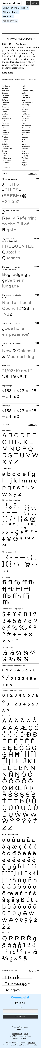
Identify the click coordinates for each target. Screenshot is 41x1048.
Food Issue (19, 1029)
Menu (34, 3)
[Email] (23, 1003)
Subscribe (20, 1017)
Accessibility (17, 1033)
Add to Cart (8, 21)
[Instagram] (20, 1003)
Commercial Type (11, 2)
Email (20, 1007)
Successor (17, 984)
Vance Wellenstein (29, 1045)
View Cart (28, 3)
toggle (18, 12)
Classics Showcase (20, 1027)
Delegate (12, 990)
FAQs (26, 1033)
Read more (7, 72)
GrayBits (31, 1042)
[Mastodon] (16, 1003)
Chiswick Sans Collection (15, 7)
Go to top (32, 79)
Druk (12, 977)
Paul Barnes (21, 44)
